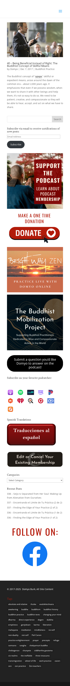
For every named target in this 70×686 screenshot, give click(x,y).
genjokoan (25, 624)
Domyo (14, 69)
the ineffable (26, 655)
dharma (11, 619)
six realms (13, 655)
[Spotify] (22, 392)
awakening (13, 609)
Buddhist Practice (45, 69)
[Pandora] (52, 392)
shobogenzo (13, 650)
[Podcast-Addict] (12, 409)
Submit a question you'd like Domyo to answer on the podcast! (35, 363)
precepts (46, 640)
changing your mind (52, 614)
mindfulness (39, 630)
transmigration (15, 660)
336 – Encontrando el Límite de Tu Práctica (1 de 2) (34, 512)
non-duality (13, 635)
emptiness (13, 624)
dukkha (50, 619)
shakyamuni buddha (38, 645)
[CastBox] (12, 400)
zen (10, 666)
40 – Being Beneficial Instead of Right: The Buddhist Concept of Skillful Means (32, 65)
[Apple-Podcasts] (12, 392)
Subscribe (15, 144)
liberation (47, 624)
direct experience (27, 619)
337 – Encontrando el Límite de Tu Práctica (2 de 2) (35, 502)
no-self (52, 630)
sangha (23, 645)
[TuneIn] (32, 392)
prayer (36, 640)
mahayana (13, 630)
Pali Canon (36, 635)
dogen (40, 619)
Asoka (33, 604)
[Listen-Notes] (32, 400)
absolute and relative (17, 604)
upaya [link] (38, 76)
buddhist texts (33, 614)
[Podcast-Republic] (52, 400)
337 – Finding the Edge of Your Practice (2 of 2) (32, 507)
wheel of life (30, 660)
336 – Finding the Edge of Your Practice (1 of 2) (32, 517)
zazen (57, 660)
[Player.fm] (42, 400)
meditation (26, 630)
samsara (12, 645)
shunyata (27, 650)
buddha (24, 609)
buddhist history (51, 609)
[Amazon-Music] (42, 392)
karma (37, 624)
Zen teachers (35, 666)
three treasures (42, 655)
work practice (45, 660)
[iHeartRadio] (22, 400)
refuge (56, 640)
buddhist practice (16, 614)
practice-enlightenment (18, 640)
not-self (25, 635)
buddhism (35, 609)
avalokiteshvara (46, 604)
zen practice (20, 666)
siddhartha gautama (43, 650)
